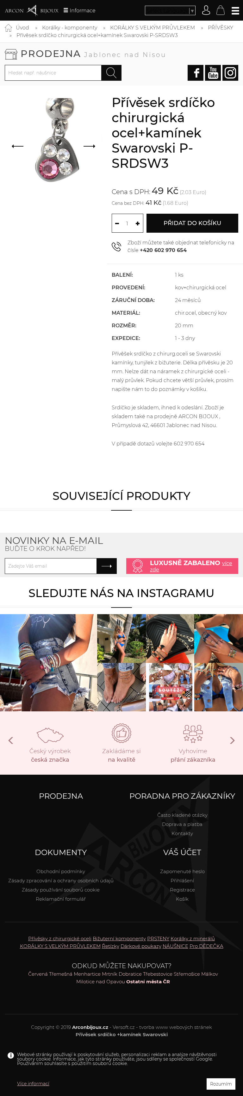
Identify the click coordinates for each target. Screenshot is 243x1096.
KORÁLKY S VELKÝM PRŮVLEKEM (152, 28)
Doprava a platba (182, 824)
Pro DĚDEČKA (206, 946)
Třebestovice (157, 974)
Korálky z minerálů (193, 938)
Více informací (33, 1083)
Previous (11, 743)
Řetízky (110, 946)
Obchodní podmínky (60, 871)
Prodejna (93, 54)
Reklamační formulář (61, 899)
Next (232, 743)
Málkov (209, 974)
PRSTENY (158, 938)
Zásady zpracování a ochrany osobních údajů (61, 881)
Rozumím (221, 1084)
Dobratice (130, 974)
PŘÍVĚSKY (220, 28)
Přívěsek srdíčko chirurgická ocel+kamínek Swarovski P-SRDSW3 (97, 35)
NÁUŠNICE (175, 946)
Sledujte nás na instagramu (121, 593)
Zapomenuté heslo (182, 871)
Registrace (182, 890)
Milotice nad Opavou (100, 982)
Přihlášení (182, 881)
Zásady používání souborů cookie (61, 890)
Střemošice (187, 974)
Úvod (22, 28)
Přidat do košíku (192, 223)
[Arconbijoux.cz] (32, 11)
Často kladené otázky (182, 815)
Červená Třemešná (50, 974)
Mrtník (109, 974)
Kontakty (182, 833)
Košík (182, 899)
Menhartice (87, 974)
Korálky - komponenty (69, 28)
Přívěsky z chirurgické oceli (59, 938)
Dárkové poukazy (141, 946)
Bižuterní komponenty (119, 938)
